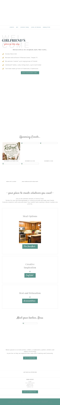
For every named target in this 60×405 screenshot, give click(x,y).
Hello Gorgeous (23, 402)
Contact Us (30, 386)
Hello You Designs (43, 401)
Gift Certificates (30, 382)
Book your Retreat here (29, 72)
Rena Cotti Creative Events (30, 10)
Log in (50, 402)
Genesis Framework (35, 402)
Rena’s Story (30, 385)
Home (30, 381)
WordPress (44, 402)
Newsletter (30, 384)
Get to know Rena (30, 358)
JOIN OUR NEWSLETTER (30, 391)
